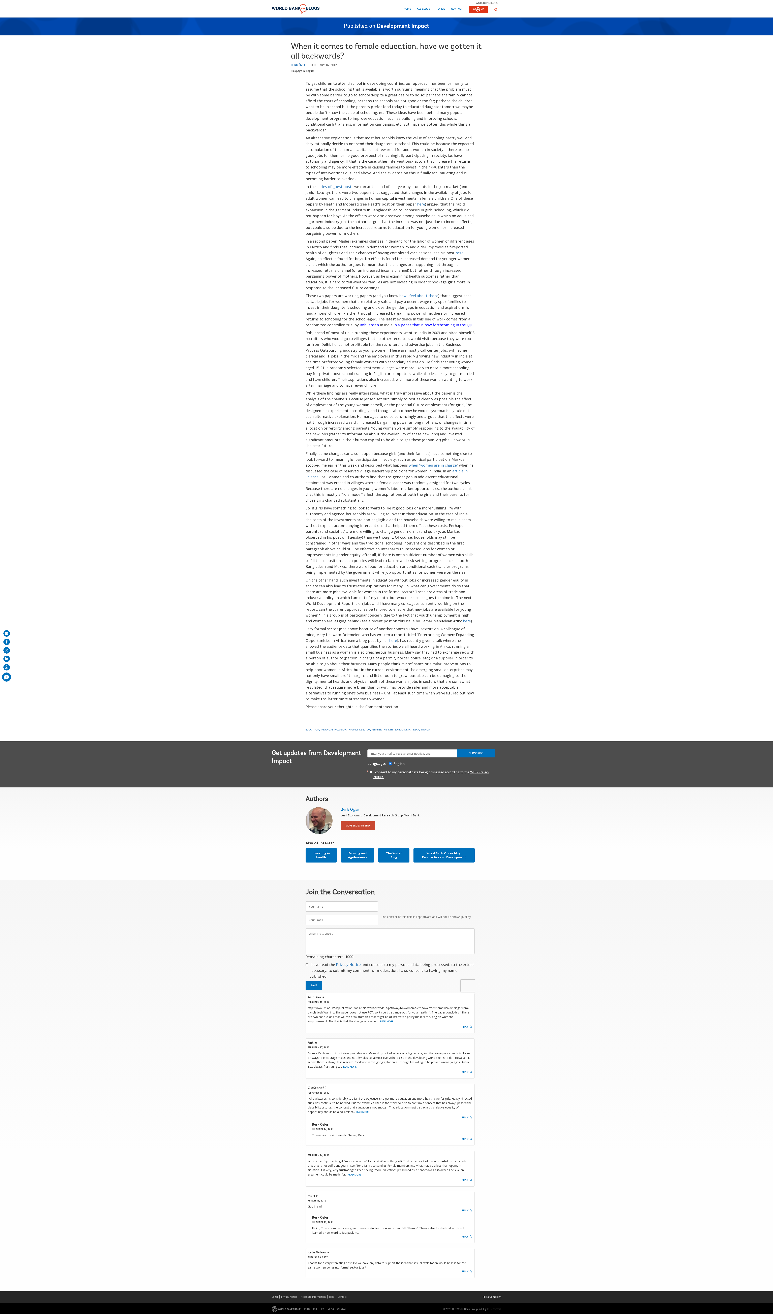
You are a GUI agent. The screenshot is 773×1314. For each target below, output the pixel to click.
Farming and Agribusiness (357, 855)
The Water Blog (394, 855)
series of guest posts (335, 186)
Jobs (331, 1297)
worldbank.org (487, 3)
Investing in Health (321, 855)
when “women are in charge (433, 465)
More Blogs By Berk (358, 825)
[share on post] (6, 650)
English (310, 71)
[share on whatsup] (6, 667)
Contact (457, 9)
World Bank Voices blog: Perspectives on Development (444, 855)
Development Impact (403, 26)
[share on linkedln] (6, 659)
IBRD (307, 1309)
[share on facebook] (6, 642)
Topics (440, 9)
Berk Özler (299, 64)
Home (407, 9)
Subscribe (476, 753)
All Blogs (423, 9)
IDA (315, 1309)
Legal (275, 1297)
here (421, 204)
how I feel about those (418, 295)
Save (314, 985)
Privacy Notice (348, 964)
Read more (386, 1021)
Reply (465, 1027)
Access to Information (313, 1297)
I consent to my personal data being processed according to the (431, 774)
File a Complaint (492, 1297)
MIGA (331, 1309)
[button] (496, 9)
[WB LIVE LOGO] (478, 10)
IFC (322, 1309)
